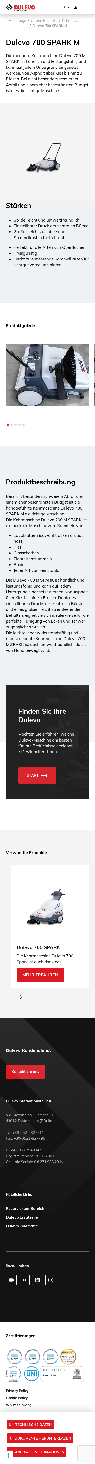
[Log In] (76, 7)
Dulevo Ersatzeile (22, 1217)
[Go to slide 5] (23, 425)
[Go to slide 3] (15, 425)
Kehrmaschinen (74, 21)
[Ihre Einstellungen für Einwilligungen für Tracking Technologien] (8, 1455)
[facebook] (24, 1280)
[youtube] (11, 1280)
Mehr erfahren (40, 975)
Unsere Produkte (44, 21)
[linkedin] (37, 1280)
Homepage (17, 21)
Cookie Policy (17, 1398)
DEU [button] (63, 6)
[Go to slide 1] (8, 425)
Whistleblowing (19, 1405)
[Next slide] (20, 997)
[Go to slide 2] (11, 425)
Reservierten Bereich (25, 1208)
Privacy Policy (17, 1391)
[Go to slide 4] (19, 425)
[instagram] (50, 1280)
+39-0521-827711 (28, 1132)
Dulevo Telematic (22, 1225)
